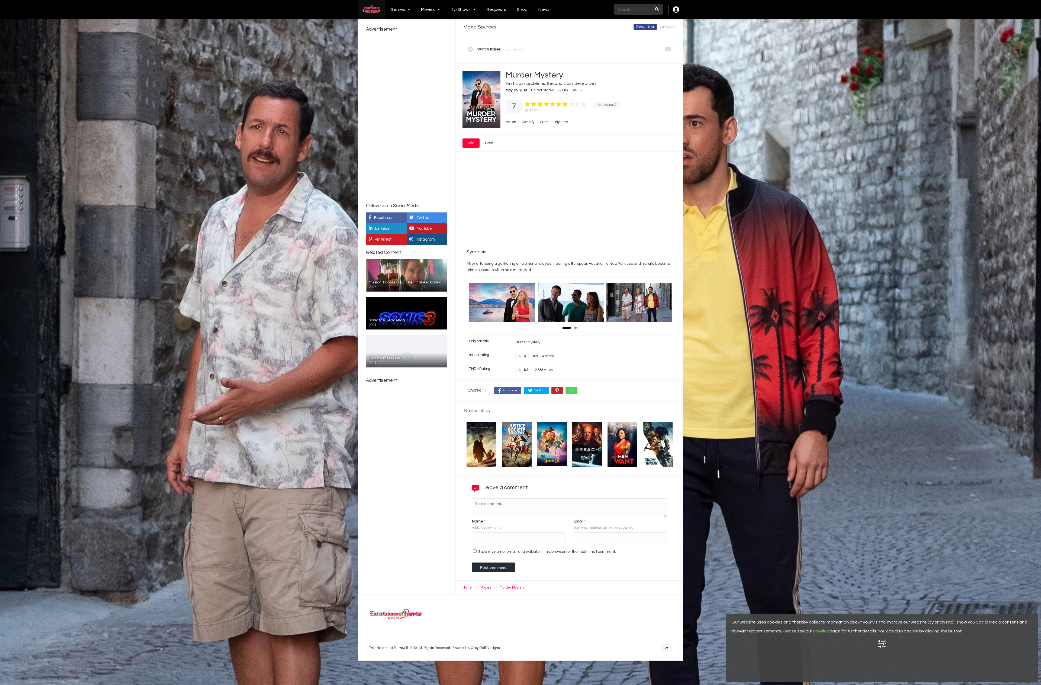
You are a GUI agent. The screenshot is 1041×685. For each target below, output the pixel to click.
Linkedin (383, 229)
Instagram (425, 239)
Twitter (423, 218)
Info (471, 143)
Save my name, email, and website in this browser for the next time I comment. (547, 552)
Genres (397, 9)
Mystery (561, 122)
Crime (545, 122)
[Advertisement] (569, 196)
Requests (496, 9)
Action (511, 122)
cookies (821, 631)
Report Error (645, 26)
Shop (522, 9)
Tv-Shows (461, 9)
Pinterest (383, 239)
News (544, 9)
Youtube (424, 229)
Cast (489, 143)
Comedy (528, 122)
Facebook (383, 218)
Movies (428, 9)
